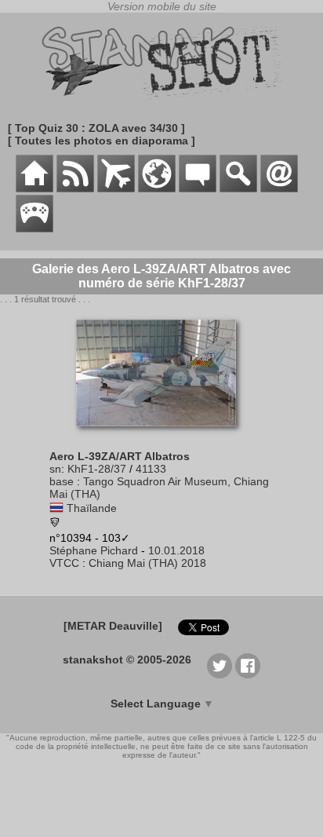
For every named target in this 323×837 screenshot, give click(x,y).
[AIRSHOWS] (157, 188)
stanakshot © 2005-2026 (127, 659)
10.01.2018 (176, 550)
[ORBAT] (116, 188)
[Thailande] (56, 508)
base (61, 481)
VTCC (64, 563)
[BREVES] (75, 188)
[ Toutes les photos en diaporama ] (101, 140)
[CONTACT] (279, 188)
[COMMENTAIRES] (197, 188)
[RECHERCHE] (238, 188)
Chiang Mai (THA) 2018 (147, 563)
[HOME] (34, 188)
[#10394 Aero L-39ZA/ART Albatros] (162, 434)
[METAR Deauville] (113, 626)
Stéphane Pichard (93, 550)
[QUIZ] (34, 228)
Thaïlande (92, 508)
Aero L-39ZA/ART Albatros (119, 456)
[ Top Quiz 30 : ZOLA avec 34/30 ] (96, 128)
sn (55, 468)
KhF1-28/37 (96, 468)
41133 (151, 468)
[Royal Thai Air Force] (54, 523)
